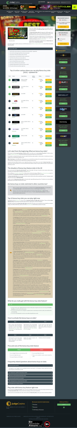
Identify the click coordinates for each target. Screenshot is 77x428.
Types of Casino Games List (17, 12)
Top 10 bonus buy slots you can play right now (17, 57)
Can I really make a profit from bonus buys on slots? (18, 372)
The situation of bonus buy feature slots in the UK (18, 54)
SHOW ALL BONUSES (63, 43)
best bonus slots (18, 200)
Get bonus (48, 82)
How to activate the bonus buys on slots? (16, 61)
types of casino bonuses (45, 173)
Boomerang (14, 124)
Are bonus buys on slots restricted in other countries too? (19, 56)
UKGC (29, 171)
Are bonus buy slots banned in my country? (16, 378)
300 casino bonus (30, 293)
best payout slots (44, 215)
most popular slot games (41, 231)
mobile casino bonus (28, 267)
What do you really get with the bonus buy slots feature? (19, 59)
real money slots (39, 254)
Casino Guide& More (45, 11)
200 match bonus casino (24, 275)
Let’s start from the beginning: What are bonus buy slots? (19, 53)
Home (7, 15)
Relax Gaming (24, 209)
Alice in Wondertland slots (29, 252)
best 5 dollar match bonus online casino (15, 328)
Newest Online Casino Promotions (31, 12)
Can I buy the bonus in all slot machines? (16, 383)
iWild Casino (14, 103)
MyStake (13, 117)
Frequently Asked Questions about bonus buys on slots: (19, 64)
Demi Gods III (40, 260)
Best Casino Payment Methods (52, 12)
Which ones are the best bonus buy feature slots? (17, 375)
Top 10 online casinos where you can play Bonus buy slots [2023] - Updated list (23, 51)
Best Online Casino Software (67, 12)
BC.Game (13, 110)
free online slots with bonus (20, 223)
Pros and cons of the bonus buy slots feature (17, 62)
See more (48, 79)
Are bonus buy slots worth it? (14, 365)
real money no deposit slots (19, 173)
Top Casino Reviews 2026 (38, 12)
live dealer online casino (15, 154)
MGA (41, 190)
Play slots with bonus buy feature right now (17, 66)
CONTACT (64, 404)
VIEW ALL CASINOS (63, 26)
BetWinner (14, 138)
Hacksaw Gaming (29, 269)
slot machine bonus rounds (36, 232)
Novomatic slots (43, 39)
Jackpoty (13, 96)
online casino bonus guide (44, 291)
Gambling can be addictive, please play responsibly (38, 418)
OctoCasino (14, 131)
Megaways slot (42, 243)
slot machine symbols (19, 211)
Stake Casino (14, 82)
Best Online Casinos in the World (24, 12)
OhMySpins (14, 145)
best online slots (29, 204)
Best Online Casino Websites (10, 12)
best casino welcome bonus (39, 294)
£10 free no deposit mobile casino (37, 43)
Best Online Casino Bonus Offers (60, 12)
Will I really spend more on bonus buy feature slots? (18, 380)
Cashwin (13, 89)
